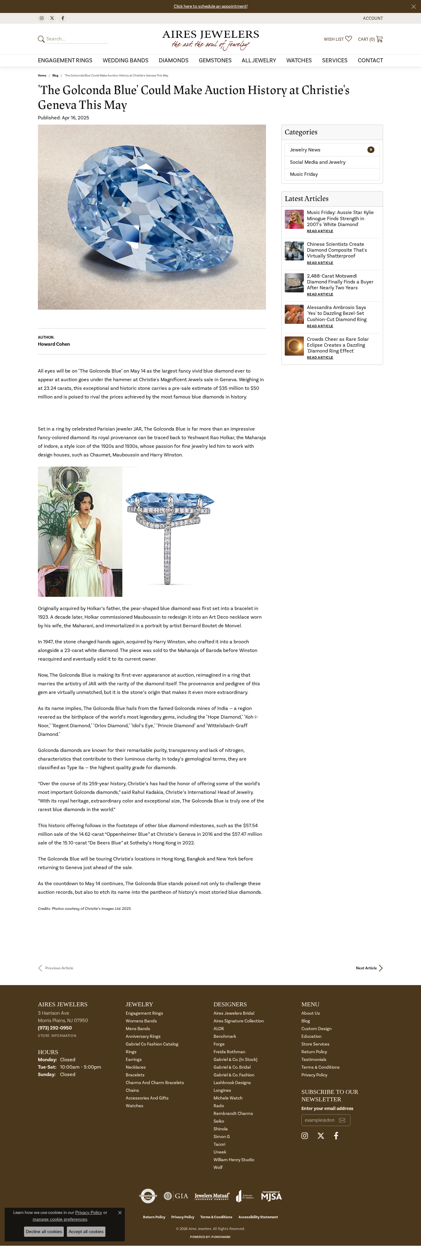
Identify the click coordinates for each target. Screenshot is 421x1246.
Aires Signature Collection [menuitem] (239, 1021)
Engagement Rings (65, 60)
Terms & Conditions (320, 1067)
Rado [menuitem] (219, 1106)
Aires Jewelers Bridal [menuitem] (234, 1013)
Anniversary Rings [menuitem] (143, 1036)
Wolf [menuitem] (218, 1167)
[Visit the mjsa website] (271, 1196)
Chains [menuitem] (132, 1090)
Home (42, 75)
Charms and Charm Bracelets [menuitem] (155, 1083)
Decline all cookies (44, 1231)
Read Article (320, 231)
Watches (299, 60)
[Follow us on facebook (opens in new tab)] (62, 18)
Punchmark (221, 1237)
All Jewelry (259, 60)
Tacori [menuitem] (219, 1144)
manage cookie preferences (60, 1219)
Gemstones (215, 60)
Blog (55, 75)
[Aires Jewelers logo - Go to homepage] (210, 39)
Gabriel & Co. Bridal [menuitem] (232, 1067)
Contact (370, 60)
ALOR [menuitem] (219, 1029)
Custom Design (316, 1029)
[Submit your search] (42, 39)
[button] (372, 18)
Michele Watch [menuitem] (228, 1098)
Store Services (315, 1044)
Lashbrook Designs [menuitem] (232, 1083)
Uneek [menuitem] (220, 1152)
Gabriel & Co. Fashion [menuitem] (234, 1075)
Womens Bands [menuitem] (141, 1021)
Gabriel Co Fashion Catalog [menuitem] (152, 1044)
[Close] (413, 6)
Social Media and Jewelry (317, 162)
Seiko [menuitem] (219, 1121)
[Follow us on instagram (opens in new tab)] (41, 18)
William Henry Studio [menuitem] (234, 1160)
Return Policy (314, 1052)
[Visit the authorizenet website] (148, 1196)
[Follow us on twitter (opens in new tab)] (52, 18)
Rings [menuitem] (131, 1052)
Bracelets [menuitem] (135, 1075)
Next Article (366, 968)
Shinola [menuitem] (221, 1129)
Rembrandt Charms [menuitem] (233, 1113)
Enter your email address (327, 1109)
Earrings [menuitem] (134, 1059)
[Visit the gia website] (176, 1196)
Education (311, 1036)
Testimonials (313, 1059)
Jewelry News (331, 150)
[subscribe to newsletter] (342, 1120)
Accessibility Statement (258, 1217)
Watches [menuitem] (134, 1106)
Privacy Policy (314, 1075)
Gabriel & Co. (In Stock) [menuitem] (235, 1059)
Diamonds (174, 60)
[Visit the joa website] (245, 1196)
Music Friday (304, 174)
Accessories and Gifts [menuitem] (147, 1098)
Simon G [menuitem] (222, 1137)
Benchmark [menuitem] (225, 1036)
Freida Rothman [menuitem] (229, 1052)
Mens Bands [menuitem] (138, 1029)
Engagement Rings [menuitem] (144, 1013)
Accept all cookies (86, 1231)
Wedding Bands (126, 60)
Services (335, 60)
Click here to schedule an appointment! (210, 6)
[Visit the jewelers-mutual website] (212, 1196)
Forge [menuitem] (219, 1044)
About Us (310, 1013)
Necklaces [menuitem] (136, 1067)
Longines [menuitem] (222, 1090)
